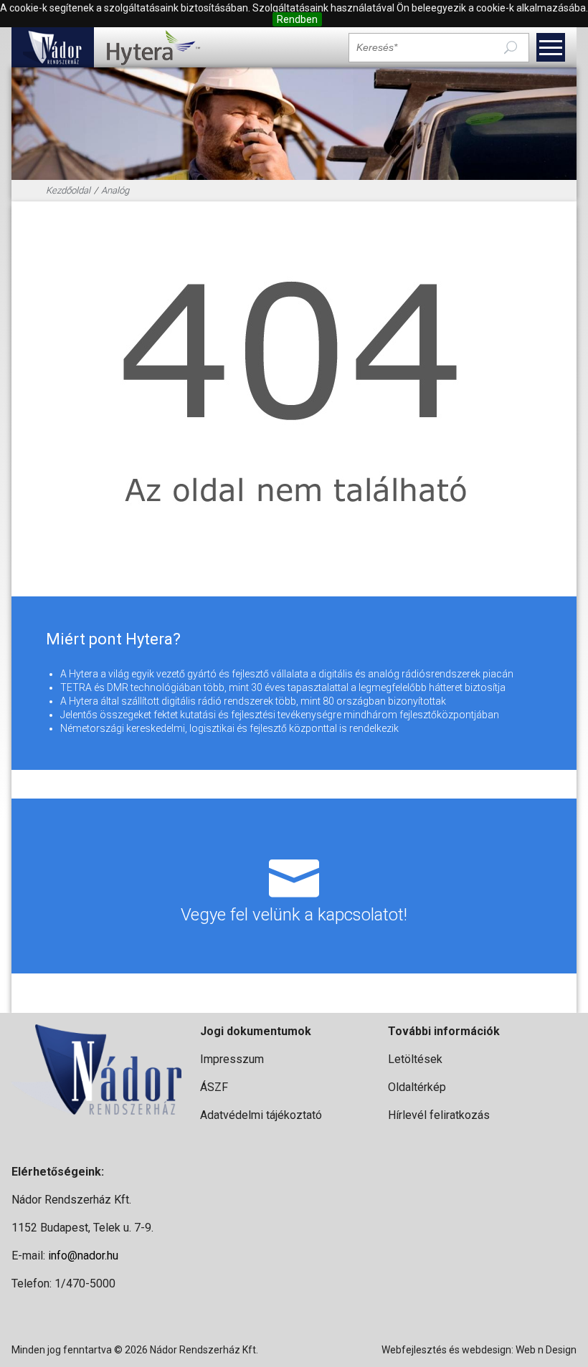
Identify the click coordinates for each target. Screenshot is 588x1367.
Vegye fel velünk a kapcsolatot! (294, 915)
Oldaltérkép (417, 1087)
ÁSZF (214, 1087)
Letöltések (415, 1059)
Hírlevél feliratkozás (439, 1115)
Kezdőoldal (68, 190)
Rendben (297, 19)
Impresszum (232, 1059)
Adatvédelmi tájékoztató (261, 1115)
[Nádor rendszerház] (52, 47)
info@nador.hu (83, 1255)
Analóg (115, 190)
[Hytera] (153, 47)
